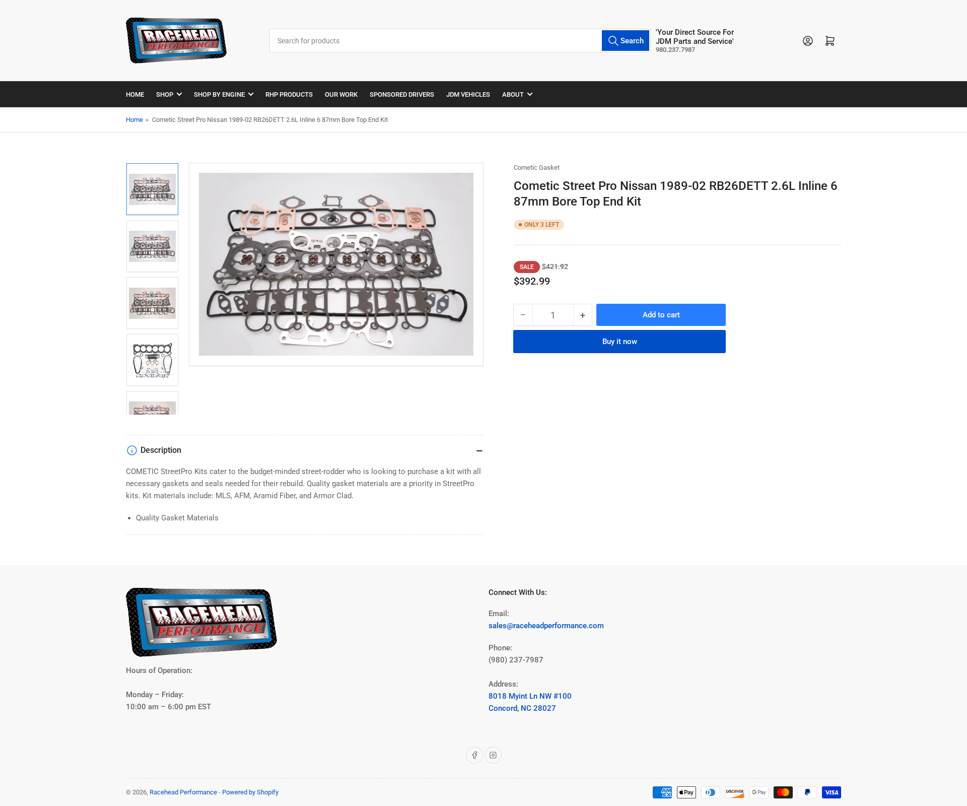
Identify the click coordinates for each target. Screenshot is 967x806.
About (513, 94)
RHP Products (289, 94)
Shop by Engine (219, 94)
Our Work (341, 94)
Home (135, 94)
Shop (164, 94)
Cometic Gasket (537, 167)
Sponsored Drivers (402, 94)
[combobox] (459, 40)
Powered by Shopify (250, 792)
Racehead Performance (183, 792)
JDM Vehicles (468, 94)
